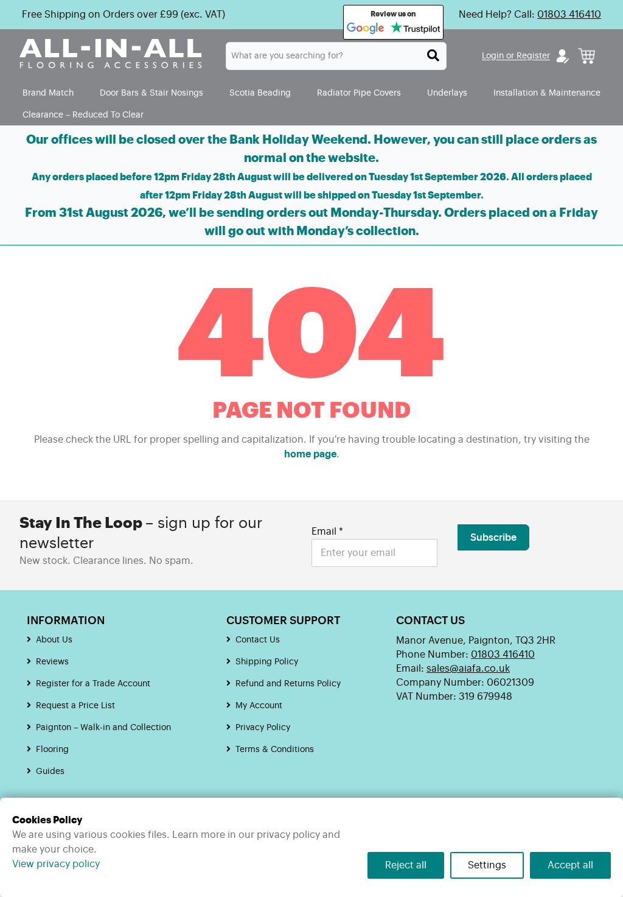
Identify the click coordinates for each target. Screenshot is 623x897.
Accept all (570, 865)
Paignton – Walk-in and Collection (103, 727)
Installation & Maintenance (546, 92)
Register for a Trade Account (93, 684)
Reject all (405, 865)
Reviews (52, 662)
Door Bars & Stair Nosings (151, 92)
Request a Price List (75, 706)
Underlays (447, 92)
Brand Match (48, 92)
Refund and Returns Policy (288, 684)
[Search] (433, 55)
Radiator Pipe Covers (359, 92)
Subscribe (493, 538)
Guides (50, 771)
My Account (258, 706)
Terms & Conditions (274, 749)
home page (310, 454)
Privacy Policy (262, 727)
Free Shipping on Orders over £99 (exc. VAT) (123, 14)
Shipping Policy (266, 662)
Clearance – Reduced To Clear (83, 114)
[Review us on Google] (366, 29)
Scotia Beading (260, 92)
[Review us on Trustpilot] (415, 28)
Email (327, 531)
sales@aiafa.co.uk (468, 669)
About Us (54, 640)
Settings (487, 865)
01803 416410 (569, 14)
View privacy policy (56, 864)
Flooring (52, 749)
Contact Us (257, 640)
